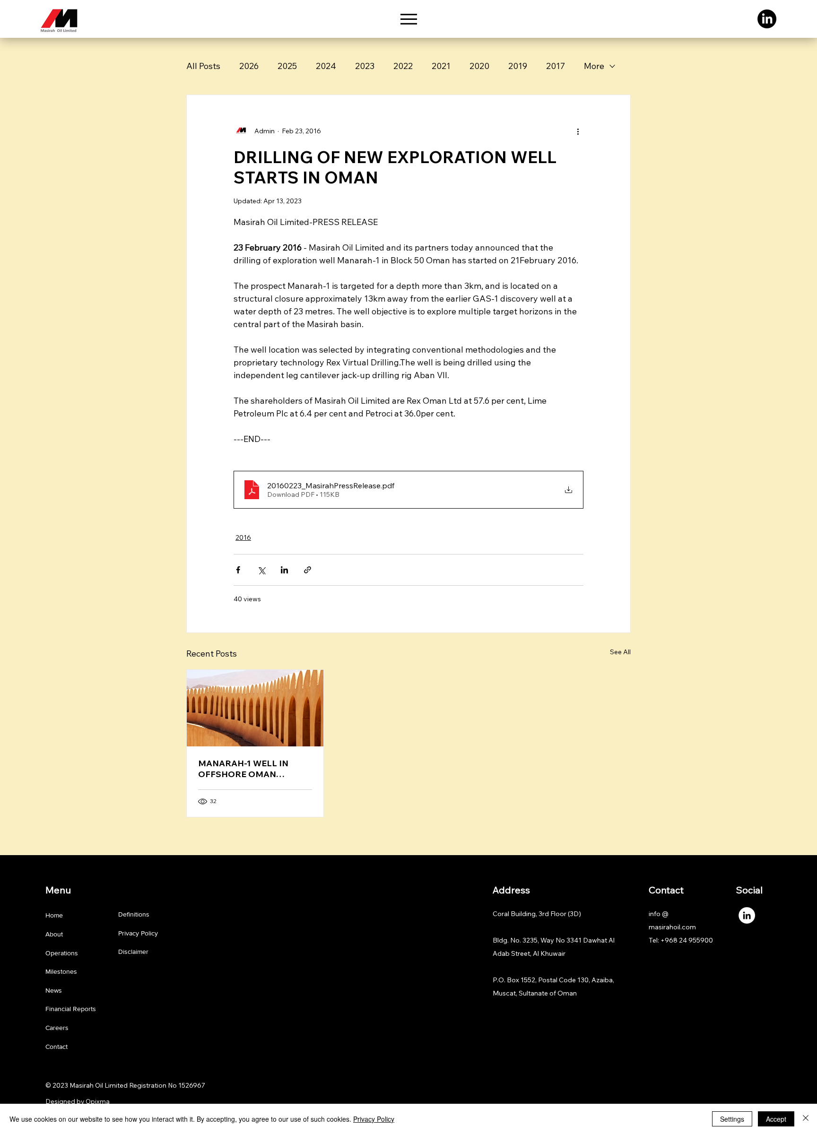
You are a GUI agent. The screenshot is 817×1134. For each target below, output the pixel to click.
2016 (243, 537)
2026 (249, 66)
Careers (57, 1027)
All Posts (203, 66)
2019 (517, 66)
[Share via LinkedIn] (284, 569)
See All (620, 652)
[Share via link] (307, 569)
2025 (287, 66)
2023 (364, 66)
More (594, 66)
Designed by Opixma (77, 1101)
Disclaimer (133, 951)
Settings (732, 1119)
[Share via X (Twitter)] (261, 569)
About (54, 934)
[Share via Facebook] (238, 569)
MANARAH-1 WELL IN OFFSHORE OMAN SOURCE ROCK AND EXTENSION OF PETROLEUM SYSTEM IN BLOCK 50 (249, 768)
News (53, 990)
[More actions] (577, 131)
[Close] (805, 1118)
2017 (555, 66)
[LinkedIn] (766, 18)
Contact (56, 1046)
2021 (441, 66)
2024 (326, 66)
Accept (776, 1119)
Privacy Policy (138, 933)
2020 (479, 66)
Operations (61, 953)
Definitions (133, 914)
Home (54, 915)
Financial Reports (70, 1009)
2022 (403, 66)
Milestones (61, 971)
